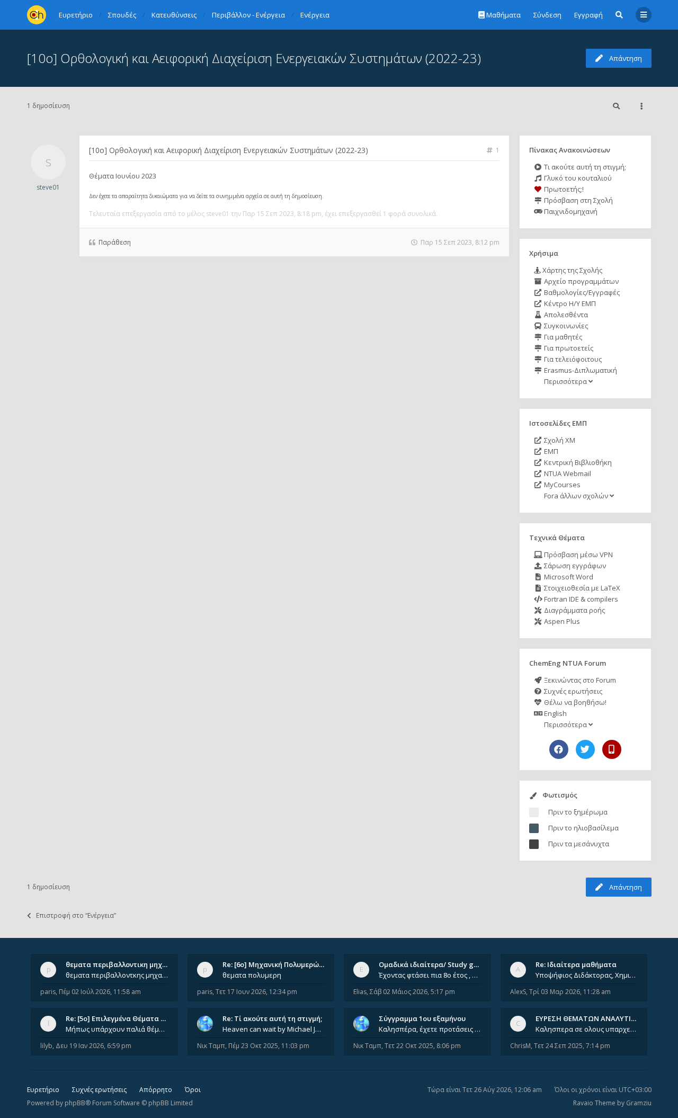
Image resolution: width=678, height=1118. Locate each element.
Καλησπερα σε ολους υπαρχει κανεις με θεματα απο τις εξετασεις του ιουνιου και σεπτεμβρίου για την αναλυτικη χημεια (587, 1029)
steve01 (48, 187)
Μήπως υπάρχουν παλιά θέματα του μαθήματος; (117, 1029)
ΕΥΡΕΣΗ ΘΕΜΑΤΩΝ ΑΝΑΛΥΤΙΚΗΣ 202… (599, 1018)
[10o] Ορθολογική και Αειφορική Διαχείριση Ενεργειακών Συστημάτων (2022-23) (254, 58)
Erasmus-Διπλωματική (579, 370)
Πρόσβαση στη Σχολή (577, 200)
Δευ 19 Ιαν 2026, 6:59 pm (93, 1045)
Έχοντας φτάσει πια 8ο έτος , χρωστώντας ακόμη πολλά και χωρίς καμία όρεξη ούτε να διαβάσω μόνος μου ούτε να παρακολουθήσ (430, 975)
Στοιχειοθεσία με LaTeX (581, 588)
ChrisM (520, 1045)
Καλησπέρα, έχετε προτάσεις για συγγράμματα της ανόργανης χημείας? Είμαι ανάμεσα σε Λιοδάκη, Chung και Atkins (430, 1029)
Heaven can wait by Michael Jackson (273, 1029)
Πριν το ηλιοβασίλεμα (583, 828)
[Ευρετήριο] (36, 14)
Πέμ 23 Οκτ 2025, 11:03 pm (268, 1045)
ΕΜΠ (550, 451)
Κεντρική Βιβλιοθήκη (577, 462)
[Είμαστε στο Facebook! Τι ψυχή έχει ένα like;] (558, 749)
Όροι (193, 1089)
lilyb (46, 1045)
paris (48, 991)
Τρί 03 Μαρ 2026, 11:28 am (570, 991)
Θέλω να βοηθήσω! (574, 702)
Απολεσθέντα (565, 314)
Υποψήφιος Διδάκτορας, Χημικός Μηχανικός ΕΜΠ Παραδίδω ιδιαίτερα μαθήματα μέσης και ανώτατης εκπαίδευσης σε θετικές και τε (587, 975)
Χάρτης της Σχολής (571, 270)
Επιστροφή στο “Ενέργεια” (76, 915)
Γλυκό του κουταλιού (577, 178)
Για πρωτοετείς (567, 348)
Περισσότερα (565, 381)
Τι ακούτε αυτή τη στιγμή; (584, 167)
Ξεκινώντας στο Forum (579, 680)
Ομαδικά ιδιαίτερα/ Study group (434, 964)
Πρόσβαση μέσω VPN (577, 554)
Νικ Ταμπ (211, 1045)
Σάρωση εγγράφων (574, 565)
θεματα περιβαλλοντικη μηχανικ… (124, 964)
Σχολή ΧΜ (558, 440)
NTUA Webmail (566, 473)
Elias (360, 991)
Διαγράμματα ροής (573, 610)
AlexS (518, 991)
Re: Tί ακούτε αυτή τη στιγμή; (272, 1018)
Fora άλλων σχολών (576, 495)
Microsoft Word (567, 577)
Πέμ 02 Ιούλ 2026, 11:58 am (100, 991)
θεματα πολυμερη (251, 975)
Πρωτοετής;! (563, 189)
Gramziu (639, 1102)
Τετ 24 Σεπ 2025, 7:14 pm (572, 1045)
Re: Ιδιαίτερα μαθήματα (576, 964)
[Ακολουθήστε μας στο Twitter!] (585, 749)
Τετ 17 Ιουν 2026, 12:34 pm (256, 991)
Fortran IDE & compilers (580, 599)
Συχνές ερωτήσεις (572, 691)
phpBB (75, 1102)
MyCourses (561, 484)
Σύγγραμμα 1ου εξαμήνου (422, 1018)
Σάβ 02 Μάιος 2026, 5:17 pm (412, 991)
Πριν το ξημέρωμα (578, 812)
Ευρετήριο (43, 1089)
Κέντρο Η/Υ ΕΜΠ (569, 303)
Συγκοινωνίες (565, 325)
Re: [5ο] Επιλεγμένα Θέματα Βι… (119, 1018)
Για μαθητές (562, 337)
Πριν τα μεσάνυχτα (578, 843)
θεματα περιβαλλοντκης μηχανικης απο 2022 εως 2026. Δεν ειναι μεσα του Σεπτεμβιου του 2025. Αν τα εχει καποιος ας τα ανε (117, 975)
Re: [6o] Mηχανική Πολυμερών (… (277, 964)
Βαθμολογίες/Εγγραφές (581, 292)
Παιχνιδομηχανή (569, 211)
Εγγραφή (588, 15)
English (554, 713)
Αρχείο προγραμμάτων (580, 281)
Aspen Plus (561, 621)
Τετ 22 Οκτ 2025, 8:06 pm (423, 1045)
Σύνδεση (547, 15)
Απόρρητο (155, 1089)
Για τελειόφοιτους (572, 359)
